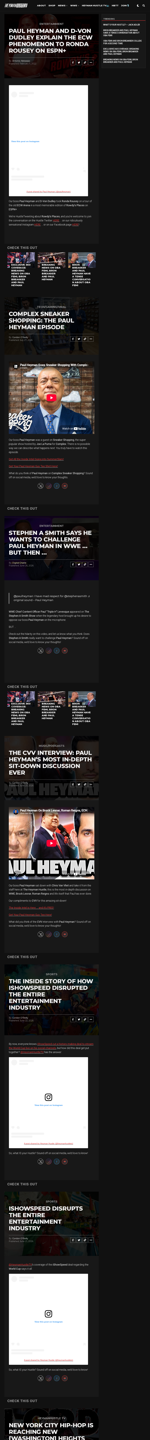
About (41, 5)
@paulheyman (23, 596)
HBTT (115, 5)
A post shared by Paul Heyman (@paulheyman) (49, 191)
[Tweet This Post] (79, 62)
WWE (73, 5)
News (61, 5)
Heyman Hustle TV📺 (95, 5)
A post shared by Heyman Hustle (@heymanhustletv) (48, 1143)
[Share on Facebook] (73, 62)
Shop (51, 5)
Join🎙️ (125, 5)
